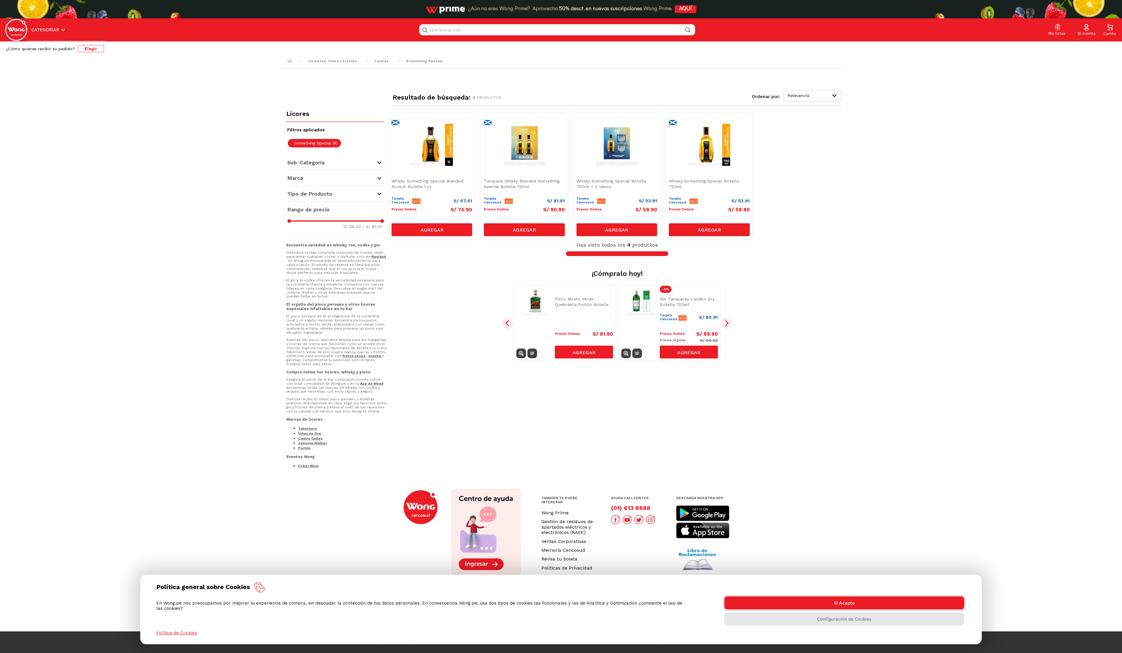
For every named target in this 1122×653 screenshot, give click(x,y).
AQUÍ (685, 9)
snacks (375, 356)
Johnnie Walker (312, 443)
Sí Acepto (844, 603)
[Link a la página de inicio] (289, 61)
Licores (382, 61)
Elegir (91, 48)
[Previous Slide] (507, 323)
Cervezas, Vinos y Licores (332, 61)
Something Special (424, 61)
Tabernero (307, 428)
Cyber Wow (308, 466)
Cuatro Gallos (310, 438)
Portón (304, 448)
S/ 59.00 (352, 226)
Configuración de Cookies (844, 619)
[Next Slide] (727, 323)
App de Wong (372, 384)
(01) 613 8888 (630, 507)
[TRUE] (432, 229)
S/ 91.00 (372, 226)
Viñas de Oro (309, 433)
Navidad (378, 257)
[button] (1086, 30)
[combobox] (557, 29)
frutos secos (354, 356)
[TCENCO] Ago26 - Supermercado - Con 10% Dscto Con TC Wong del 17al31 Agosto (433, 123)
